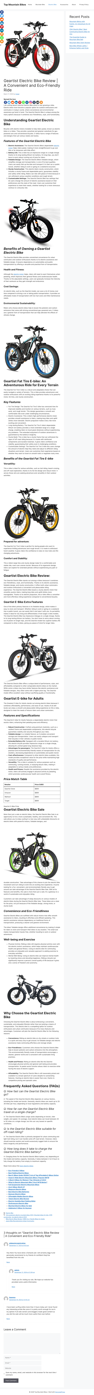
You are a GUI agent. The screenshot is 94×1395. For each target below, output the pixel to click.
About (74, 4)
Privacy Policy (83, 4)
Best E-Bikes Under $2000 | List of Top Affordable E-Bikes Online (33, 1175)
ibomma (12, 1297)
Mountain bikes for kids (41, 1215)
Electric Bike (52, 4)
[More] (41, 102)
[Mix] (2, 34)
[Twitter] (9, 102)
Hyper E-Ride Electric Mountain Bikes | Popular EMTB (28, 1178)
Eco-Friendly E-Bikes (16, 1171)
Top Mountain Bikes (15, 4)
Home (30, 4)
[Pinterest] (19, 102)
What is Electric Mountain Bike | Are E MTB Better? (27, 1182)
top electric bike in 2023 (19, 1217)
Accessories (64, 4)
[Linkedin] (16, 102)
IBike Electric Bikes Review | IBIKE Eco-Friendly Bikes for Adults (25, 1219)
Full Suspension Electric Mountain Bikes (23, 1185)
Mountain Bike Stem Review (79, 43)
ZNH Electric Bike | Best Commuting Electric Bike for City (79, 31)
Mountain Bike (40, 4)
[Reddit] (12, 102)
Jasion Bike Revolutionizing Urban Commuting (20, 1221)
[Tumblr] (34, 102)
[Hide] (0, 45)
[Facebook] (5, 102)
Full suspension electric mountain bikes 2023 (19, 1215)
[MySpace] (37, 102)
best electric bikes (26, 1166)
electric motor (19, 274)
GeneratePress (60, 1392)
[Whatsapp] (23, 102)
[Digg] (27, 102)
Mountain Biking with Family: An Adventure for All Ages (79, 24)
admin (16, 1270)
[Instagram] (30, 102)
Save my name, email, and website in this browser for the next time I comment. (31, 1374)
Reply (8, 1262)
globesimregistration (17, 1243)
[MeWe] (2, 30)
